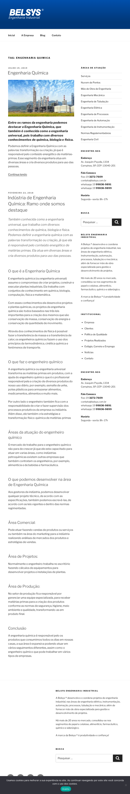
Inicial (11, 35)
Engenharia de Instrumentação (97, 126)
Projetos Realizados (95, 340)
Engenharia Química (28, 72)
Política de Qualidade (95, 334)
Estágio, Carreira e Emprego (99, 346)
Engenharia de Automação (95, 120)
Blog (42, 35)
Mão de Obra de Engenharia (96, 88)
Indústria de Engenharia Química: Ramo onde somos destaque (36, 204)
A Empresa (27, 35)
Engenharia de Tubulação (94, 101)
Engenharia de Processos (95, 114)
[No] (125, 785)
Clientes (88, 328)
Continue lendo (17, 174)
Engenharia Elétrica (91, 107)
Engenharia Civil (89, 139)
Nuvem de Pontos (90, 82)
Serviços (85, 76)
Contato (56, 35)
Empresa (89, 322)
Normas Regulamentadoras (96, 133)
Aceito (65, 789)
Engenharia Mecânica (93, 95)
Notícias (88, 352)
